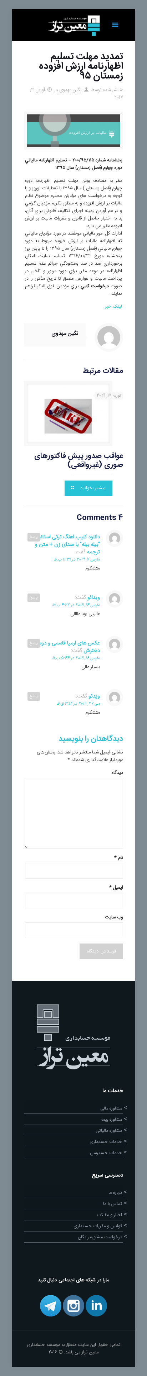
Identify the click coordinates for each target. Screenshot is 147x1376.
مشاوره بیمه (111, 1120)
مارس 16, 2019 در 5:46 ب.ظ (76, 658)
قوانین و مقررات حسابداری (98, 1226)
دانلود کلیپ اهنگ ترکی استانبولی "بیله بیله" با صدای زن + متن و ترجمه (65, 545)
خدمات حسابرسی (106, 1153)
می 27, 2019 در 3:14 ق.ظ (78, 703)
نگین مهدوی (70, 90)
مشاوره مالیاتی (109, 1131)
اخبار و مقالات (109, 1215)
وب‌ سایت (114, 917)
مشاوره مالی (111, 1108)
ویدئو (94, 696)
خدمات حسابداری (106, 1142)
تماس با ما (112, 1204)
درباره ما (115, 1193)
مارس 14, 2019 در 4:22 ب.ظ (76, 605)
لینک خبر (112, 307)
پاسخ (34, 537)
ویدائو (93, 597)
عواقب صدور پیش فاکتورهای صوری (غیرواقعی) (78, 460)
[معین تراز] (73, 25)
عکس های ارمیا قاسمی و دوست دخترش (66, 647)
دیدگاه (117, 773)
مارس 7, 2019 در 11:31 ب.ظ (77, 559)
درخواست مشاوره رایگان (100, 1237)
